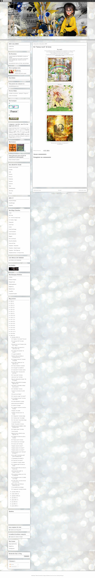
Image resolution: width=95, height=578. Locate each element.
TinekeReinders (12, 188)
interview (23, 131)
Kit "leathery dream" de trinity (17, 429)
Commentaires (13, 566)
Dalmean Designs (12, 279)
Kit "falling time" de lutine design (18, 416)
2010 (11, 333)
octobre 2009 (14, 493)
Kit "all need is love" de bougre (17, 441)
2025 (11, 303)
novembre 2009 (15, 491)
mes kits (17, 134)
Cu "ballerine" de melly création (18, 462)
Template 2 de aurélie (15, 410)
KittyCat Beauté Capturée (14, 159)
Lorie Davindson (12, 231)
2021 (11, 311)
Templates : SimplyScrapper (14, 248)
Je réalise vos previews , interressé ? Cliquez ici (18, 93)
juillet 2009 (14, 499)
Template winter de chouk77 (17, 445)
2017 (11, 319)
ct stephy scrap (15, 131)
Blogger (62, 575)
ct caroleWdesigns (22, 128)
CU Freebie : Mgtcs (13, 219)
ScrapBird (11, 291)
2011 (11, 331)
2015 (11, 323)
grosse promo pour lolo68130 (17, 403)
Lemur (10, 227)
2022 (11, 309)
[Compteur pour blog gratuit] (15, 529)
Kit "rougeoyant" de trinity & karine (18, 489)
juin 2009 (14, 501)
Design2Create (12, 282)
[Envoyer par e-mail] (44, 150)
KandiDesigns (12, 202)
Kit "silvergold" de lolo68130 (17, 367)
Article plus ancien (82, 190)
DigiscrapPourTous (13, 543)
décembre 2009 (15, 337)
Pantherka (11, 179)
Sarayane (11, 181)
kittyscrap (18, 70)
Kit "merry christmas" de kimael (18, 365)
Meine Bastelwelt (12, 233)
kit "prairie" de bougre (16, 405)
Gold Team (11, 224)
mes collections (18, 132)
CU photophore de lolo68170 (17, 458)
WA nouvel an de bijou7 (16, 394)
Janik (10, 172)
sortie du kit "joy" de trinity (17, 377)
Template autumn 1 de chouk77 (17, 449)
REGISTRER (26, 63)
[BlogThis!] (45, 150)
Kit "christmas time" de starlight (17, 418)
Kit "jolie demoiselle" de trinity (17, 401)
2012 (11, 329)
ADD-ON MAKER (13, 95)
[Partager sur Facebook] (47, 150)
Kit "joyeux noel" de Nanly (17, 443)
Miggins (10, 236)
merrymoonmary (53, 575)
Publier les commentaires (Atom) (62, 193)
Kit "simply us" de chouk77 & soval (18, 339)
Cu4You (10, 277)
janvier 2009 (14, 505)
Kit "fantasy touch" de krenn (17, 439)
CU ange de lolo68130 (16, 354)
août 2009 (14, 497)
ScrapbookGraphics (13, 293)
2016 (11, 321)
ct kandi (20, 129)
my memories (17, 136)
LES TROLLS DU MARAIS (15, 260)
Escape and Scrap (13, 128)
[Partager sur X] (46, 150)
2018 (11, 317)
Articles (12, 564)
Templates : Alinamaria (13, 245)
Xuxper (10, 193)
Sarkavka (11, 183)
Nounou (10, 174)
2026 (11, 301)
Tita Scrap (11, 190)
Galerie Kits (11, 46)
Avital (10, 212)
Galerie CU (11, 48)
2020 (11, 313)
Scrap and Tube (12, 243)
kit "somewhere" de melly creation (18, 369)
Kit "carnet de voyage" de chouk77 (18, 396)
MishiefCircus (12, 288)
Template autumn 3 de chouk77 (17, 447)
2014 (11, 325)
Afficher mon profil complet (20, 73)
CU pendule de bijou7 (15, 422)
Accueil (59, 190)
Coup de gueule (14, 431)
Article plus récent (37, 190)
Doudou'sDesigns (12, 200)
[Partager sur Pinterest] (49, 150)
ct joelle (15, 129)
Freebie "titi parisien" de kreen (17, 424)
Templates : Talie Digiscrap (14, 250)
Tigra (10, 186)
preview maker (17, 137)
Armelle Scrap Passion (13, 167)
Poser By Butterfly (12, 241)
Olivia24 (10, 176)
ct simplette (26, 129)
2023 (11, 307)
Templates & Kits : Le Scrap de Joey (16, 252)
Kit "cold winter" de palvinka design (18, 420)
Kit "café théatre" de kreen (16, 388)
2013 (11, 327)
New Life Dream (12, 238)
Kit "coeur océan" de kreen (17, 375)
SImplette (11, 205)
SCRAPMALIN (59, 144)
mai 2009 (14, 503)
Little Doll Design (12, 229)
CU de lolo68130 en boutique (17, 487)
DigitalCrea (11, 286)
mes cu (23, 132)
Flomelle (10, 169)
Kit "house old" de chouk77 (17, 460)
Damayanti (11, 222)
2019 (11, 315)
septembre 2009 (15, 495)
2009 (11, 335)
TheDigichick (11, 548)
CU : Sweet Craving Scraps (14, 217)
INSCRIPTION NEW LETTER (15, 63)
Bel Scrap (11, 215)
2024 (11, 305)
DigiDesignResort (12, 284)
